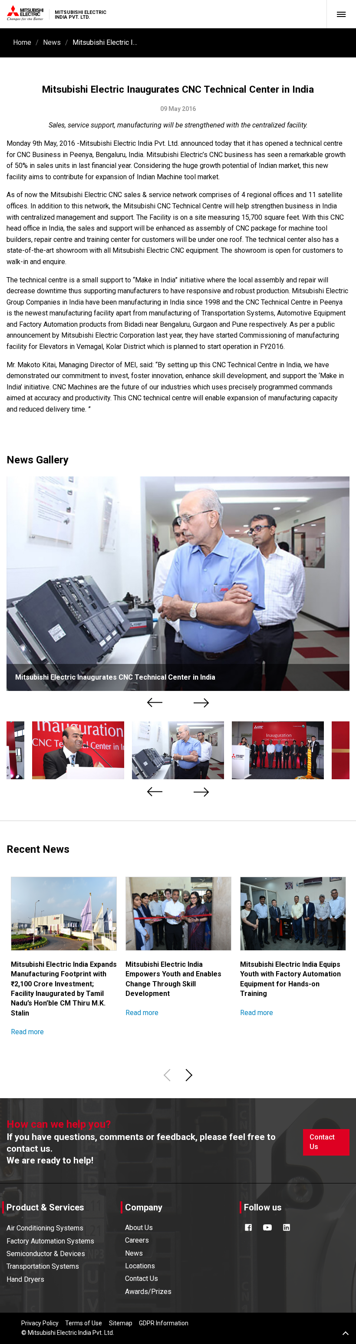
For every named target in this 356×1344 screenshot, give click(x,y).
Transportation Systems (43, 1266)
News (52, 42)
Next (201, 702)
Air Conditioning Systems (45, 1228)
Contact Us (322, 1142)
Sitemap (120, 1323)
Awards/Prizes (148, 1291)
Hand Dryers (25, 1279)
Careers (137, 1240)
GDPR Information (163, 1323)
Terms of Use (83, 1323)
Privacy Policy (40, 1323)
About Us (139, 1227)
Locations (140, 1266)
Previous (155, 702)
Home (22, 42)
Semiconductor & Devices (46, 1254)
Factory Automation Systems (50, 1241)
